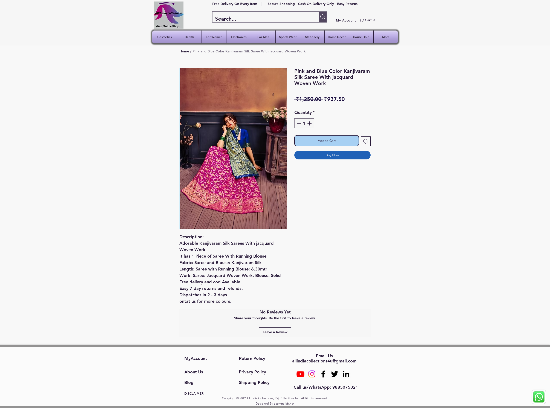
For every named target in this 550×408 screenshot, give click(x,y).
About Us (193, 371)
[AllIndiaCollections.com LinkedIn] (346, 374)
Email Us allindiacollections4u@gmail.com (324, 358)
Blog (189, 382)
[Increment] (309, 123)
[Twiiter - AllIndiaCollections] (334, 374)
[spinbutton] (304, 123)
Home (184, 51)
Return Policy (252, 358)
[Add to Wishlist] (366, 141)
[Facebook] (323, 374)
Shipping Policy (254, 382)
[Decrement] (298, 123)
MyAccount (195, 358)
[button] (368, 20)
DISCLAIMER (193, 393)
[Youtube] (300, 374)
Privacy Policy (252, 371)
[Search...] (323, 17)
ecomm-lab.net (284, 403)
